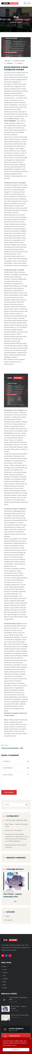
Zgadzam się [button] (16, 1049)
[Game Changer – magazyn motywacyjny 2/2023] (16, 881)
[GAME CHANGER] (9, 3)
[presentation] (4, 901)
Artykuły (20, 63)
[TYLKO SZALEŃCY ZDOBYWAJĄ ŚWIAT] (4, 1000)
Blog (9, 20)
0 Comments (9, 63)
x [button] (30, 1038)
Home (4, 20)
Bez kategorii (8, 920)
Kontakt (5, 988)
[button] (15, 901)
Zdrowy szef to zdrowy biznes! (14, 830)
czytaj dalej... (13, 950)
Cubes (4, 982)
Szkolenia (5, 978)
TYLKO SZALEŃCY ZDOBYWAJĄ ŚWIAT (16, 820)
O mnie (5, 969)
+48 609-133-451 (14, 1036)
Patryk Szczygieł (19, 60)
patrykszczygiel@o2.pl (16, 1028)
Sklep (4, 985)
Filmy (4, 975)
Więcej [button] (14, 1045)
